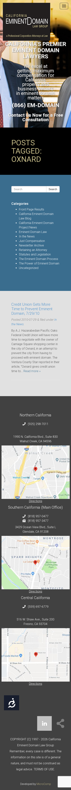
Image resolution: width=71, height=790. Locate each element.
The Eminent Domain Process (38, 259)
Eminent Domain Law (33, 232)
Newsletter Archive (31, 245)
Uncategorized (28, 268)
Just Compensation (32, 241)
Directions (35, 501)
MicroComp (44, 783)
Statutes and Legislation (35, 254)
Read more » (32, 371)
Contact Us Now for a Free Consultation (35, 117)
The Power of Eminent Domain (39, 263)
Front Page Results (31, 209)
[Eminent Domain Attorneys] (35, 22)
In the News (27, 236)
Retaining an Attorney (33, 250)
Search (53, 189)
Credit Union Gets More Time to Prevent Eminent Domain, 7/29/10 (31, 309)
